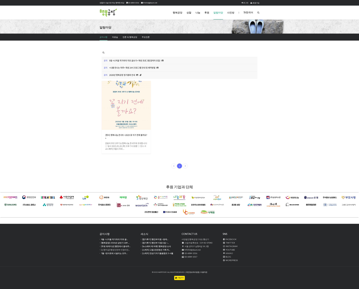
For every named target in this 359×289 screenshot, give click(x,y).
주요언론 (146, 37)
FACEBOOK (230, 239)
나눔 (197, 12)
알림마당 (218, 12)
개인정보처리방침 (192, 272)
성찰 (189, 12)
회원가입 (255, 3)
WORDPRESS (231, 260)
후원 (206, 12)
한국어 (249, 12)
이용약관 (204, 272)
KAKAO (229, 253)
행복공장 (114, 13)
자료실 (115, 37)
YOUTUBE (230, 250)
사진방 (230, 12)
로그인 (245, 3)
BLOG (228, 257)
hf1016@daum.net (150, 3)
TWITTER (230, 243)
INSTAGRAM (231, 246)
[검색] (258, 12)
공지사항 (103, 37)
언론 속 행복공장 (130, 37)
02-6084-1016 (133, 3)
